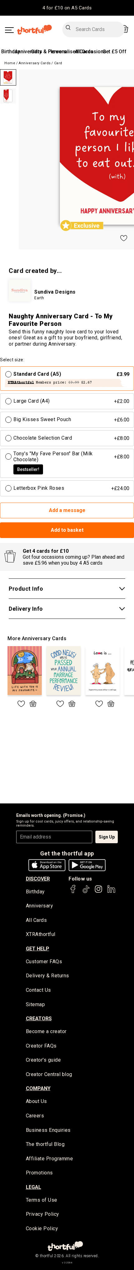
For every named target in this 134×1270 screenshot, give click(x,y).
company (38, 1088)
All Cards (36, 920)
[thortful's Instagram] (98, 892)
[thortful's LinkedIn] (111, 892)
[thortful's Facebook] (73, 892)
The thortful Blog (45, 1144)
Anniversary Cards (35, 63)
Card (58, 63)
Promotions (39, 1173)
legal (33, 1187)
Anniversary (28, 52)
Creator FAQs (41, 1046)
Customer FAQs (44, 961)
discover (38, 879)
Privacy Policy (42, 1214)
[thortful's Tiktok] (86, 892)
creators (39, 1019)
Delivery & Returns (47, 976)
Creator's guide (43, 1060)
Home (9, 63)
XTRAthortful (40, 934)
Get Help (37, 949)
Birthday (10, 52)
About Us (36, 1101)
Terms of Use (41, 1200)
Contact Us (38, 990)
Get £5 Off (115, 52)
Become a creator (46, 1031)
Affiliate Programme (49, 1159)
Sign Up (107, 836)
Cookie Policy (42, 1228)
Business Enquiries (48, 1130)
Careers (35, 1116)
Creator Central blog (49, 1074)
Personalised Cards (70, 52)
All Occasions (90, 52)
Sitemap (35, 1004)
